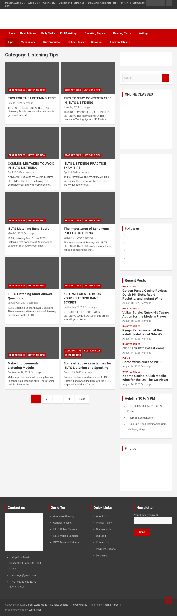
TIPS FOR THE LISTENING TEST (32, 98)
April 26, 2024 (15, 172)
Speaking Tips (73, 355)
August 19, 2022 (72, 372)
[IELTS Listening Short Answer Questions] (32, 273)
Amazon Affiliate (120, 42)
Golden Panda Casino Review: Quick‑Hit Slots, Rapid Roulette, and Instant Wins (144, 295)
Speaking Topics (95, 33)
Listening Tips (36, 90)
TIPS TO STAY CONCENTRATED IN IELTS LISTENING (87, 100)
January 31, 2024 (73, 237)
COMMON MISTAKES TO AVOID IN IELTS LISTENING (31, 166)
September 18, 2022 (19, 372)
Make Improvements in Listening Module (25, 365)
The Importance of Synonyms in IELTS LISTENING (86, 231)
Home (11, 33)
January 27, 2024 (17, 302)
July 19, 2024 (15, 103)
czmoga (28, 103)
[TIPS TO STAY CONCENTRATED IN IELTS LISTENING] (88, 77)
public (126, 358)
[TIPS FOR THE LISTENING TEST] (32, 77)
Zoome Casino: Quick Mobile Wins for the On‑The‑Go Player (145, 378)
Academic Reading (63, 516)
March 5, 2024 (15, 233)
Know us (96, 42)
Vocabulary (28, 42)
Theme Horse (111, 604)
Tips (10, 42)
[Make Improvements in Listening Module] (32, 343)
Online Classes (77, 42)
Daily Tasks (48, 33)
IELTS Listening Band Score (28, 229)
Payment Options (106, 549)
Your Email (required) (146, 515)
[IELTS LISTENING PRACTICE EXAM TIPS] (88, 143)
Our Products (51, 42)
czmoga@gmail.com (24, 575)
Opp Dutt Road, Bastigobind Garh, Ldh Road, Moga (25, 563)
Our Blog (101, 535)
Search (165, 78)
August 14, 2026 (131, 338)
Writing (143, 33)
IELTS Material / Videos (66, 542)
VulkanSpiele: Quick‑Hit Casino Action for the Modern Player (145, 314)
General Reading (62, 522)
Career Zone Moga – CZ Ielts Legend (47, 604)
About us (101, 516)
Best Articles (28, 33)
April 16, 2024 (71, 172)
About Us (33, 3)
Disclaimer (64, 3)
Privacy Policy (48, 3)
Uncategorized (131, 286)
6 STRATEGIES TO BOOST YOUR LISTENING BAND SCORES (83, 298)
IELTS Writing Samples (65, 535)
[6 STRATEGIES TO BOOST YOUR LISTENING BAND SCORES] (88, 273)
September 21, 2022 (75, 307)
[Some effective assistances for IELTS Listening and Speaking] (88, 343)
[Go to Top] (168, 600)
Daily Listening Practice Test (102, 3)
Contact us (78, 3)
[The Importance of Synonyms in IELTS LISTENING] (88, 208)
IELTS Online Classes (65, 529)
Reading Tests (122, 33)
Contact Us (102, 542)
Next (82, 398)
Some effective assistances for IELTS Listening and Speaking (87, 365)
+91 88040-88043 (22, 581)
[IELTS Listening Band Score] (32, 208)
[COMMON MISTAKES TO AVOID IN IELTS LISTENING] (32, 143)
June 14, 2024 (71, 107)
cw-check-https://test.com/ (143, 348)
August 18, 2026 (131, 303)
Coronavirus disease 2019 (142, 362)
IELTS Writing (68, 33)
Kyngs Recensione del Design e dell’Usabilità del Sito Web (144, 332)
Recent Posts (135, 280)
